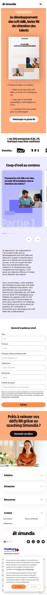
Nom (3, 334)
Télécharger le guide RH (24, 119)
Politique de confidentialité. (10, 397)
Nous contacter (31, 519)
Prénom (4, 344)
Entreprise (5, 373)
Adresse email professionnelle (13, 354)
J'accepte (18, 587)
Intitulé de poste (8, 383)
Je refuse (34, 587)
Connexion (7, 519)
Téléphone (5, 363)
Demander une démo (23, 434)
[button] (29, 239)
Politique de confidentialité (25, 569)
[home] (9, 4)
